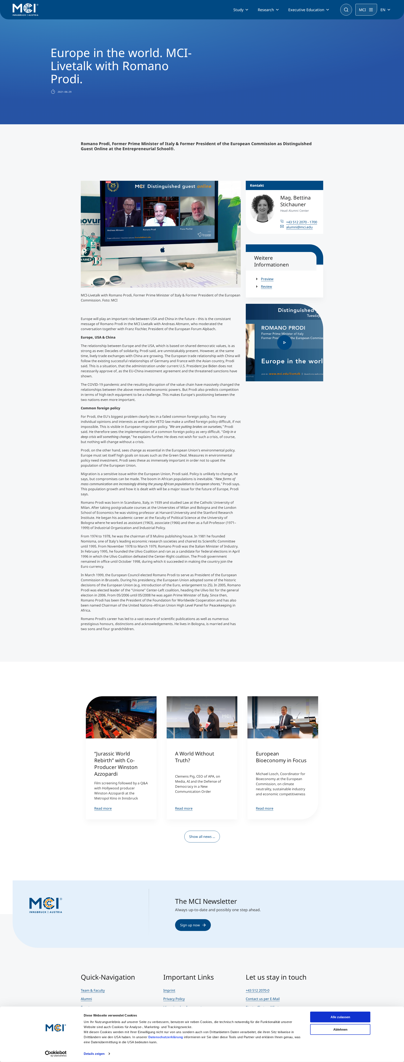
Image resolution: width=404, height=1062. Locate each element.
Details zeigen (94, 1053)
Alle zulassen (340, 1017)
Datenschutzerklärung (165, 1037)
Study (238, 9)
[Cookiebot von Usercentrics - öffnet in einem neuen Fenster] (55, 1054)
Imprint (169, 990)
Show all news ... (202, 836)
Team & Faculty (93, 990)
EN (382, 9)
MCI (362, 9)
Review (266, 286)
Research (266, 9)
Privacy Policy (174, 998)
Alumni (86, 998)
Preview (267, 279)
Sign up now (190, 925)
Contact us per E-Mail (263, 998)
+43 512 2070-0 (257, 990)
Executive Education (306, 9)
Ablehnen (340, 1029)
